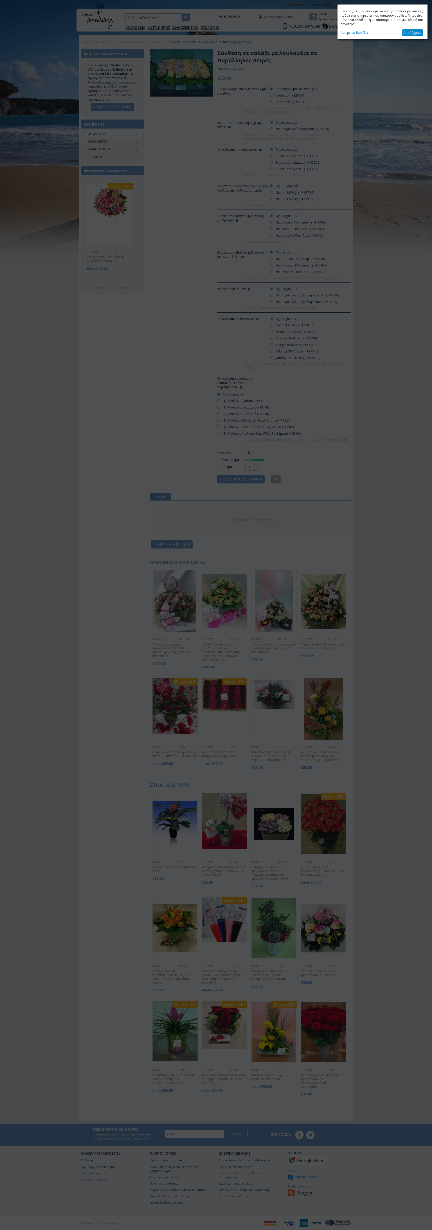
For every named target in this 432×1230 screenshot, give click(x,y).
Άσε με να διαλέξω (354, 32)
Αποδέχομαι (412, 32)
